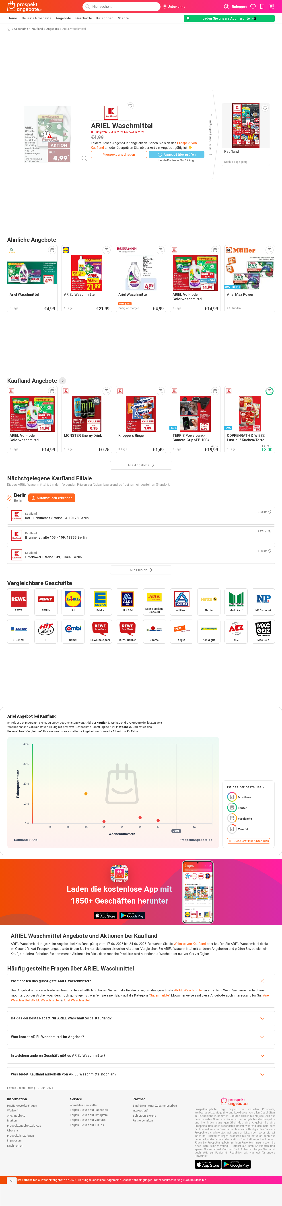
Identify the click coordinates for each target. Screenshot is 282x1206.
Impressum (14, 1140)
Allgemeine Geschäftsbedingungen (129, 1180)
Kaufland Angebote (32, 380)
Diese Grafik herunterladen (251, 841)
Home (12, 18)
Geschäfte (83, 18)
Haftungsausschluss (91, 1180)
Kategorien (104, 18)
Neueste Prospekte (36, 18)
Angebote (63, 18)
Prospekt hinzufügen (20, 1135)
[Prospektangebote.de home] (24, 6)
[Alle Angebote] (62, 380)
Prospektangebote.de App (24, 1125)
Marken (12, 1120)
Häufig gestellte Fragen (22, 1105)
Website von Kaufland (190, 944)
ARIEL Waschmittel (188, 990)
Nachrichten (15, 1145)
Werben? (13, 1110)
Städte (123, 18)
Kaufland (37, 28)
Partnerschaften (143, 1120)
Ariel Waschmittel (77, 1000)
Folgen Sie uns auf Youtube (87, 1119)
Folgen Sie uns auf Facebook (89, 1109)
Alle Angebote (16, 1115)
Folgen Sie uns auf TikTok (87, 1125)
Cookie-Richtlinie (195, 1180)
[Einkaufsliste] (271, 6)
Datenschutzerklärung (168, 1180)
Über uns (13, 1130)
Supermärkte (159, 995)
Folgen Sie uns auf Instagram (89, 1115)
